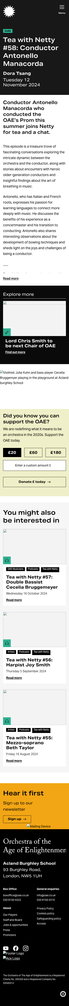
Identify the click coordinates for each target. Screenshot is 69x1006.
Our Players (10, 914)
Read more (11, 278)
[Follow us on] (5, 948)
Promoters (9, 935)
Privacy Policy (45, 908)
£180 (55, 452)
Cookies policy (45, 913)
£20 (12, 452)
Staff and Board (12, 920)
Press (6, 930)
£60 (33, 452)
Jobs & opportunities (15, 925)
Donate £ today (32, 482)
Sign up (14, 819)
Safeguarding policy (49, 918)
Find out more (15, 352)
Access (41, 923)
